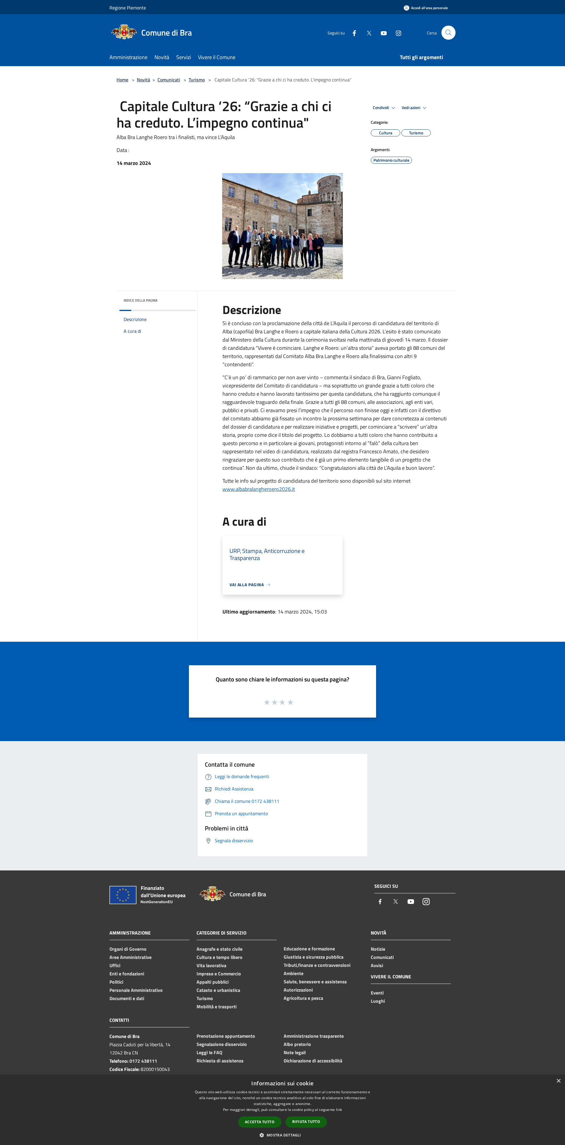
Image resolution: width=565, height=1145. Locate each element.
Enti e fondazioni (126, 973)
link (339, 1109)
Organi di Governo (128, 948)
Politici (116, 981)
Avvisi (377, 965)
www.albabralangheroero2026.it (258, 489)
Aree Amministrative (130, 957)
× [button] (558, 1081)
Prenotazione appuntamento (226, 1035)
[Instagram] (396, 32)
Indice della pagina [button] (140, 300)
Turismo (197, 79)
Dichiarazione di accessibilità (313, 1060)
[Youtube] (381, 32)
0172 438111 (143, 1060)
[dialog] (282, 1110)
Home (122, 79)
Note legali (295, 1052)
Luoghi (378, 1000)
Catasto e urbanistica (218, 990)
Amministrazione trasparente (314, 1035)
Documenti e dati (126, 998)
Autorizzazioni (298, 989)
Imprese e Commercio (219, 973)
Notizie (378, 948)
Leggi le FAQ (209, 1052)
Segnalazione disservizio (222, 1044)
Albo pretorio (297, 1044)
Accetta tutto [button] (260, 1121)
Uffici (114, 965)
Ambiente (293, 973)
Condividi (381, 107)
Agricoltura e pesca (303, 998)
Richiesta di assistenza (220, 1060)
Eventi (377, 992)
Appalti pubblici (213, 981)
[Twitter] (367, 32)
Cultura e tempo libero (219, 957)
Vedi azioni (411, 107)
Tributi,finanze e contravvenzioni (317, 965)
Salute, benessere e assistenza (315, 981)
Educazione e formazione (309, 948)
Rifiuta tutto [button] (306, 1121)
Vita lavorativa (211, 965)
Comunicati (168, 79)
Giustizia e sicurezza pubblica (313, 956)
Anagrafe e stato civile (219, 948)
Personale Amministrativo (136, 990)
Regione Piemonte (127, 7)
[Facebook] (352, 32)
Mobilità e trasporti (217, 1006)
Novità (143, 79)
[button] (282, 1135)
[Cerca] (448, 33)
